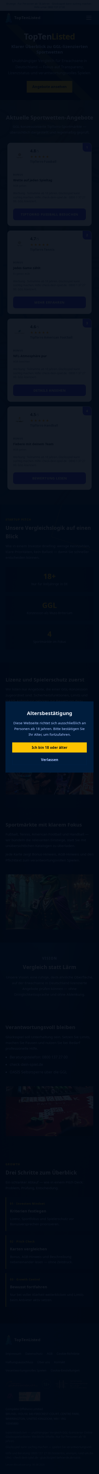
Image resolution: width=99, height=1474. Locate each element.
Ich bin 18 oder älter (49, 747)
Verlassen (49, 759)
